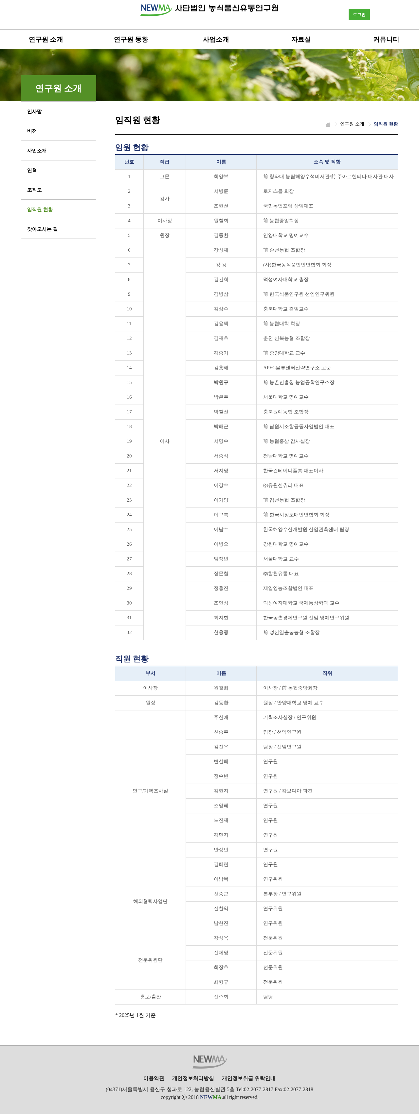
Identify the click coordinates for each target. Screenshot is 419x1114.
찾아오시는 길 (42, 229)
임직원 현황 (40, 209)
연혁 (32, 170)
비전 (32, 131)
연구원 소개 (46, 39)
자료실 (301, 39)
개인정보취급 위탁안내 (249, 1078)
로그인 (359, 14)
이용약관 (153, 1078)
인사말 (34, 111)
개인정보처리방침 (193, 1078)
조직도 (34, 189)
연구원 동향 (131, 39)
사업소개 (216, 39)
